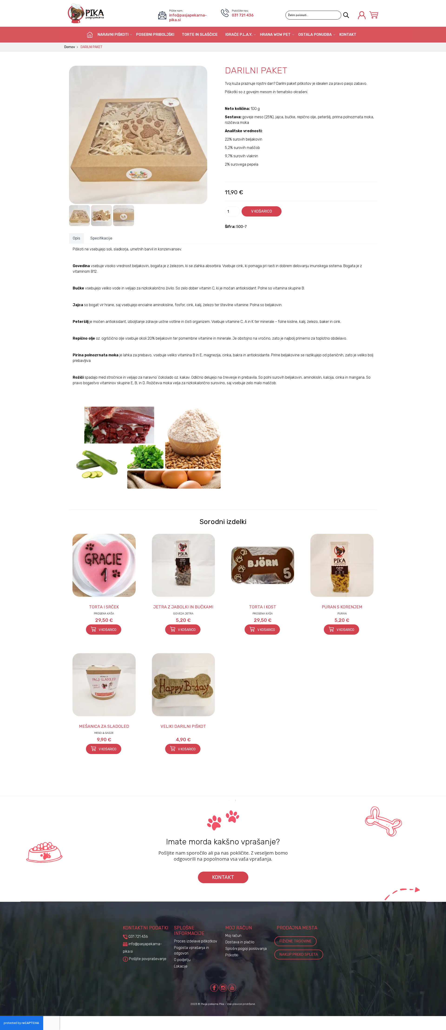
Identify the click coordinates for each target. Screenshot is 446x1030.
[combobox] (313, 15)
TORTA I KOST (262, 607)
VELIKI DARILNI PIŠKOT (183, 726)
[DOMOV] (90, 35)
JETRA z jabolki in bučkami (183, 607)
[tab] (76, 238)
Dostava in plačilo (239, 942)
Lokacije (180, 966)
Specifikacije (101, 238)
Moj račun (233, 935)
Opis (76, 238)
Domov (69, 47)
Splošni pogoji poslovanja (246, 948)
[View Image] (79, 215)
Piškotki (231, 955)
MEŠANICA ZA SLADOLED (104, 726)
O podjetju (182, 960)
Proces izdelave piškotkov (195, 941)
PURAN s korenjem (342, 607)
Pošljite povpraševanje (147, 959)
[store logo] (86, 13)
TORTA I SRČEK (104, 607)
